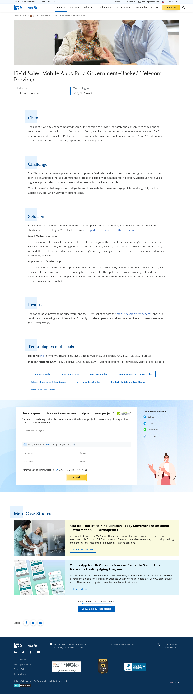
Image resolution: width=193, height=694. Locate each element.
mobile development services (134, 314)
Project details (80, 549)
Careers (117, 2)
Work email (27, 459)
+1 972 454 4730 (169, 647)
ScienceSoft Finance (47, 2)
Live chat (152, 436)
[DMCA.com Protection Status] (22, 686)
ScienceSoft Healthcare (25, 2)
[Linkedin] (15, 652)
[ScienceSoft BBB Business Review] (135, 667)
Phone (81, 459)
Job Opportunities (22, 664)
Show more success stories (96, 608)
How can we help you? (32, 428)
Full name (27, 451)
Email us (152, 423)
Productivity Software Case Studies (128, 382)
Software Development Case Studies (48, 382)
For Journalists (20, 659)
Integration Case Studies (88, 382)
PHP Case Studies (70, 374)
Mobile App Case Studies (43, 389)
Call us (151, 416)
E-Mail (72, 469)
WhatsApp (153, 429)
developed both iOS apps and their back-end (108, 230)
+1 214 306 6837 (169, 644)
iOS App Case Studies (41, 374)
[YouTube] (38, 652)
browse (48, 444)
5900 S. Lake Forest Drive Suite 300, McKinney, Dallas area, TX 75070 (70, 646)
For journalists (129, 2)
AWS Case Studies (98, 374)
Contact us (171, 7)
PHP (42, 355)
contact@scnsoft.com (124, 644)
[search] (183, 7)
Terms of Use (20, 674)
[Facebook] (30, 652)
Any (61, 469)
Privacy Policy (20, 669)
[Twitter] (23, 652)
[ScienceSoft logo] (28, 7)
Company (83, 451)
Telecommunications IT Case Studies (135, 374)
